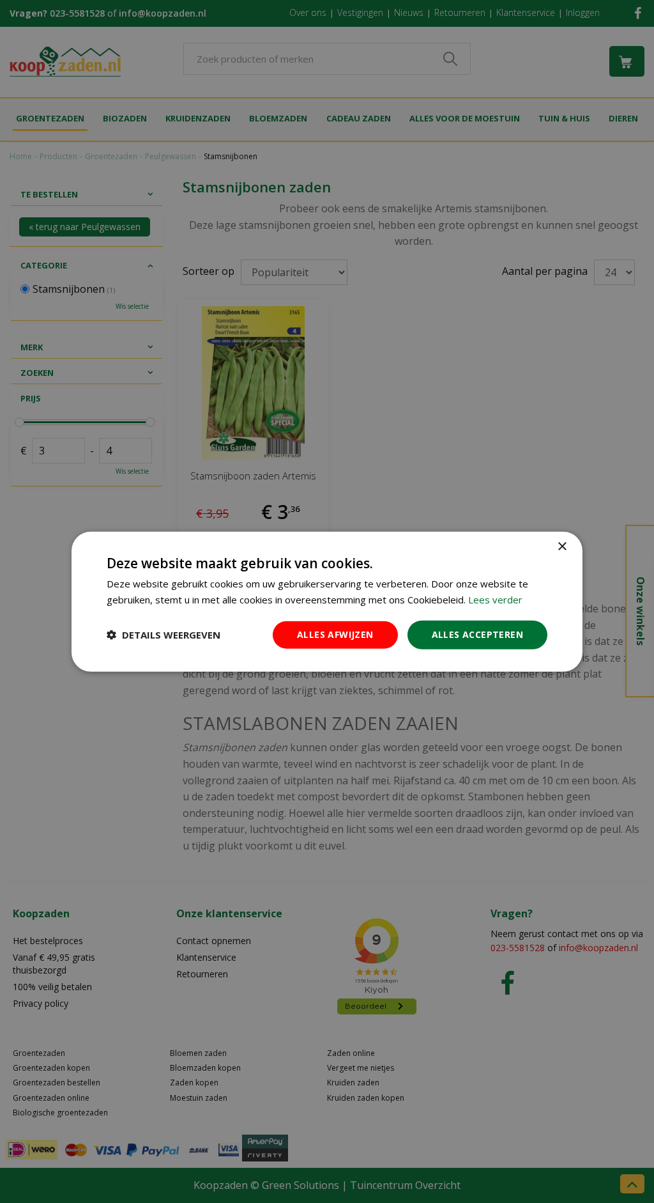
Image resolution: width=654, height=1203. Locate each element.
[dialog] (327, 602)
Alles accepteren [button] (477, 634)
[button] (163, 635)
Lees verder (495, 599)
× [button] (562, 547)
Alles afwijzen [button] (335, 634)
